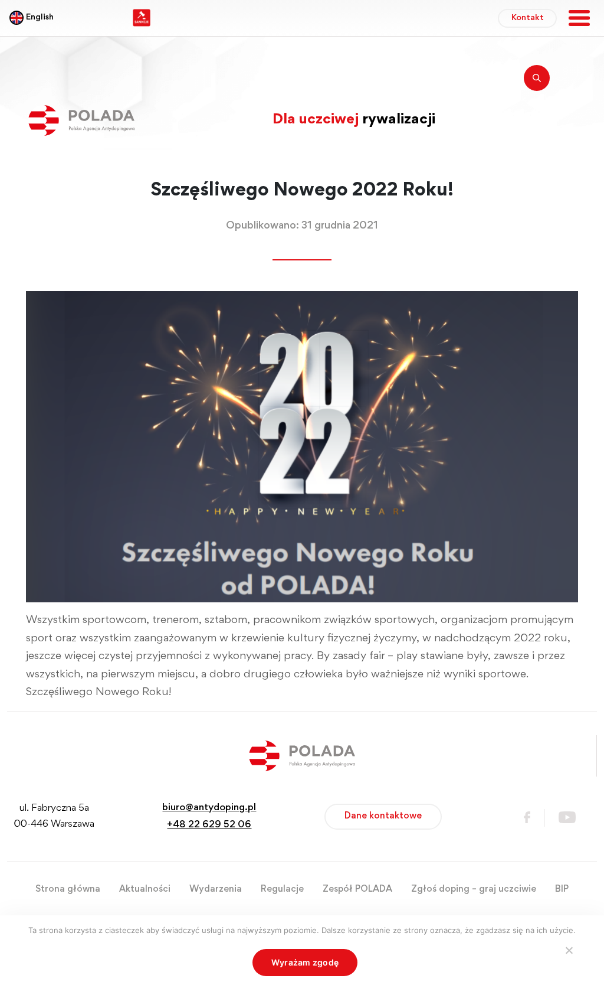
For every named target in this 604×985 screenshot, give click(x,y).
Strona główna (67, 889)
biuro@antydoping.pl (209, 808)
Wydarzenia (215, 889)
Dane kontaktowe (383, 816)
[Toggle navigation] (579, 18)
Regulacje (282, 889)
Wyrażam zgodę (305, 962)
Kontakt (527, 18)
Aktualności (144, 889)
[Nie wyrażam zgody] (569, 950)
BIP (562, 889)
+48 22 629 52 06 (209, 825)
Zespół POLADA (357, 889)
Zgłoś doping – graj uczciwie (473, 889)
